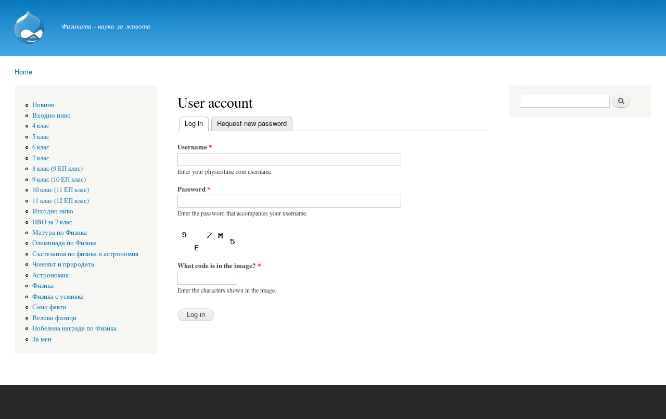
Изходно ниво (52, 211)
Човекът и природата (63, 264)
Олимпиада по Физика (64, 242)
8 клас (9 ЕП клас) (57, 168)
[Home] (30, 28)
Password (194, 189)
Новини (43, 104)
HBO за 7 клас (52, 222)
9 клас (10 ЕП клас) (59, 179)
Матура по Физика (59, 232)
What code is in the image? (219, 265)
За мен (42, 339)
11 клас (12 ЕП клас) (60, 200)
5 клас (40, 136)
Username (194, 146)
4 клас (40, 125)
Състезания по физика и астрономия (85, 253)
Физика (43, 285)
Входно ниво (51, 115)
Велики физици (54, 317)
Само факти (49, 306)
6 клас (40, 147)
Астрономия (50, 275)
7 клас (40, 158)
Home (23, 72)
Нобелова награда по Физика (74, 328)
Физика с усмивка (58, 296)
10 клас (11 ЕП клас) (60, 189)
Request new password (252, 123)
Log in (197, 123)
